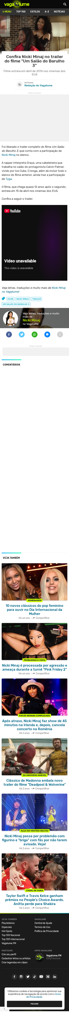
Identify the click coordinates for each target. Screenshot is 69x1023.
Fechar (34, 1004)
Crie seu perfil (9, 954)
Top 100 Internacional (13, 939)
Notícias (59, 11)
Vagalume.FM (9, 943)
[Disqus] (34, 415)
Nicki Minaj (8, 155)
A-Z (47, 11)
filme (11, 299)
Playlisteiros (8, 923)
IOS (48, 958)
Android (56, 958)
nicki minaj (22, 299)
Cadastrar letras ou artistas (16, 958)
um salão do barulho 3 (16, 304)
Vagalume (16, 4)
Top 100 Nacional (11, 935)
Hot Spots (7, 931)
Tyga (9, 179)
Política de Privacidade (46, 931)
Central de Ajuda (43, 923)
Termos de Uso (42, 927)
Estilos (35, 11)
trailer (36, 299)
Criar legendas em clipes (14, 962)
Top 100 (20, 11)
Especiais (7, 927)
